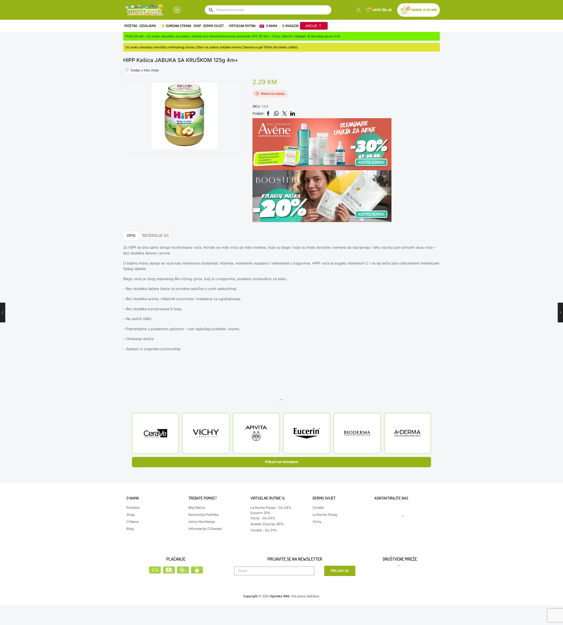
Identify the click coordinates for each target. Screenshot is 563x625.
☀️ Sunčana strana (176, 26)
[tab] (131, 235)
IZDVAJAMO (147, 26)
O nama (271, 26)
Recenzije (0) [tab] (155, 235)
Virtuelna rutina (246, 26)
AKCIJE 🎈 (313, 26)
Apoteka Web (279, 596)
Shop (197, 26)
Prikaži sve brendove (281, 462)
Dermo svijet (213, 26)
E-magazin (290, 26)
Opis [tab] (131, 235)
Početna (130, 26)
